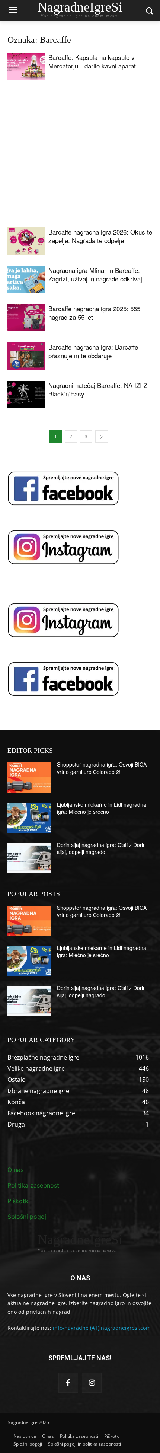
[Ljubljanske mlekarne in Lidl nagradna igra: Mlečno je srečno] (29, 818)
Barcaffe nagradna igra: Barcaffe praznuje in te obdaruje (93, 351)
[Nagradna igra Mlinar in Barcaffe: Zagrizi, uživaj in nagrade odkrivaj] (26, 279)
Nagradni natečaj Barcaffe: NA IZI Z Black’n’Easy (97, 389)
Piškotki (18, 1201)
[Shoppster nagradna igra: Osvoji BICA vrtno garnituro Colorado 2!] (29, 777)
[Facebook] (68, 1383)
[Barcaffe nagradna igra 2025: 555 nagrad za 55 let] (26, 317)
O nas (15, 1169)
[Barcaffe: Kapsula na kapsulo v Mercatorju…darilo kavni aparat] (26, 66)
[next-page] (101, 436)
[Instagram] (92, 1383)
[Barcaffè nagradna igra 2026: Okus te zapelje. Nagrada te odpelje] (26, 241)
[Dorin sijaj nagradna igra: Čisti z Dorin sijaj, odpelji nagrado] (29, 858)
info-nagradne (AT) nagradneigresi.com (102, 1327)
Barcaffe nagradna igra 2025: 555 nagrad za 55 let (94, 313)
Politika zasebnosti (34, 1185)
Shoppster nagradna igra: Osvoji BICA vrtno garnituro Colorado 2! (102, 768)
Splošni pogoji (27, 1216)
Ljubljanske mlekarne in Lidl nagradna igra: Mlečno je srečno (101, 808)
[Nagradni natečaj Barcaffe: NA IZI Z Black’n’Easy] (26, 394)
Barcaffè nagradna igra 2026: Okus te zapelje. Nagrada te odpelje (100, 236)
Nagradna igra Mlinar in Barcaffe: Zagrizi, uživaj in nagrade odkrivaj (95, 274)
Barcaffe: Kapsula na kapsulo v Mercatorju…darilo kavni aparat (92, 61)
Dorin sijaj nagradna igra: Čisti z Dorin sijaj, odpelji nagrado (101, 848)
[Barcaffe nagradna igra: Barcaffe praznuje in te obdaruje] (26, 356)
